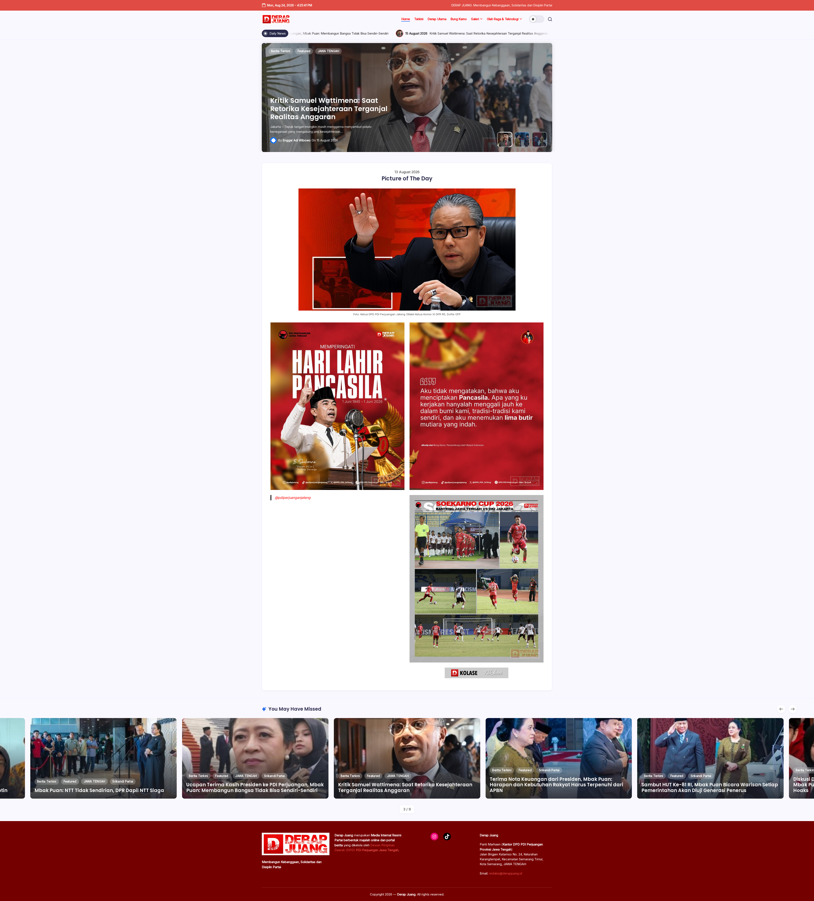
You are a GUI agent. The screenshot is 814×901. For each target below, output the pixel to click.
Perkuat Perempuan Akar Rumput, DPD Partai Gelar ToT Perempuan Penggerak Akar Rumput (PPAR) (709, 787)
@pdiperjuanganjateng (293, 497)
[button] (536, 19)
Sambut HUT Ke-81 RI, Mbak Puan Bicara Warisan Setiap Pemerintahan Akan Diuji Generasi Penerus (327, 104)
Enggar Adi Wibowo (296, 140)
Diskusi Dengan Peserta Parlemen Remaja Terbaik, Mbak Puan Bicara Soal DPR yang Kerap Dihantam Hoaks (551, 785)
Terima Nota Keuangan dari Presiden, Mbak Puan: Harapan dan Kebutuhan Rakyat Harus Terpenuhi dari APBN (524, 33)
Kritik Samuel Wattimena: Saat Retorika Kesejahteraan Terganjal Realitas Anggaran (345, 33)
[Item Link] (103, 758)
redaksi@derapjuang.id (505, 873)
